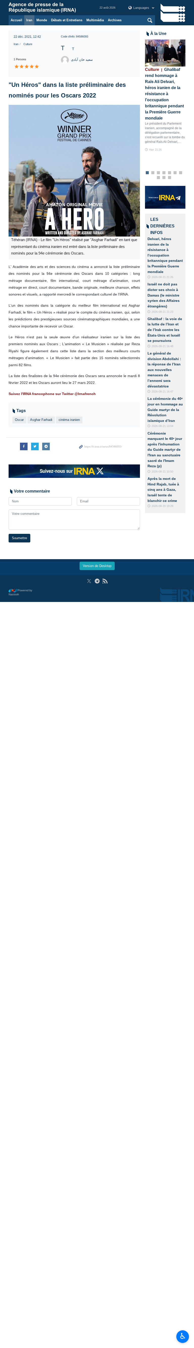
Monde (41, 20)
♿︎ (182, 1336)
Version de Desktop (97, 566)
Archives (115, 20)
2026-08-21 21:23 (162, 311)
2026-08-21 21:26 (162, 277)
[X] (89, 581)
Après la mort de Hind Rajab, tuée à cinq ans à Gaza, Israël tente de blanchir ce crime (163, 489)
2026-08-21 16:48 (162, 346)
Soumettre (19, 538)
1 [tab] (147, 173)
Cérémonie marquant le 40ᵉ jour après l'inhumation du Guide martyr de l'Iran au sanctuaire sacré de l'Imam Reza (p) (165, 449)
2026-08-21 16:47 (162, 391)
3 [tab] (158, 173)
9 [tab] (164, 178)
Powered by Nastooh (20, 592)
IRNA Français (49, 8)
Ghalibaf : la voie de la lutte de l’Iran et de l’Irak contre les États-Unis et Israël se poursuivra (165, 330)
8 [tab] (158, 178)
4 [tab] (164, 173)
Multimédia (95, 20)
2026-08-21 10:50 (162, 471)
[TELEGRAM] (97, 581)
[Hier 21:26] (165, 53)
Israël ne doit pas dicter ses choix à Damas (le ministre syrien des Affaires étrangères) (164, 295)
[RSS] (105, 581)
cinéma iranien (69, 420)
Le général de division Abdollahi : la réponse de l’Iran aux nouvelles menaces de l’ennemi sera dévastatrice (164, 369)
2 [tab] (153, 173)
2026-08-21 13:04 (162, 425)
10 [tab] (169, 178)
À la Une (158, 33)
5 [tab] (170, 173)
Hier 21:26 (155, 149)
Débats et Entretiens (66, 20)
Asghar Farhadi (41, 420)
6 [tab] (175, 173)
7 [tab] (181, 173)
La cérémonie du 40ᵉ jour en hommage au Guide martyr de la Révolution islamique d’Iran (165, 409)
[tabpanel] (165, 96)
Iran (29, 20)
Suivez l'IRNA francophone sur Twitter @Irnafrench (52, 394)
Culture (27, 44)
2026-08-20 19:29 (162, 505)
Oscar (19, 420)
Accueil (16, 20)
